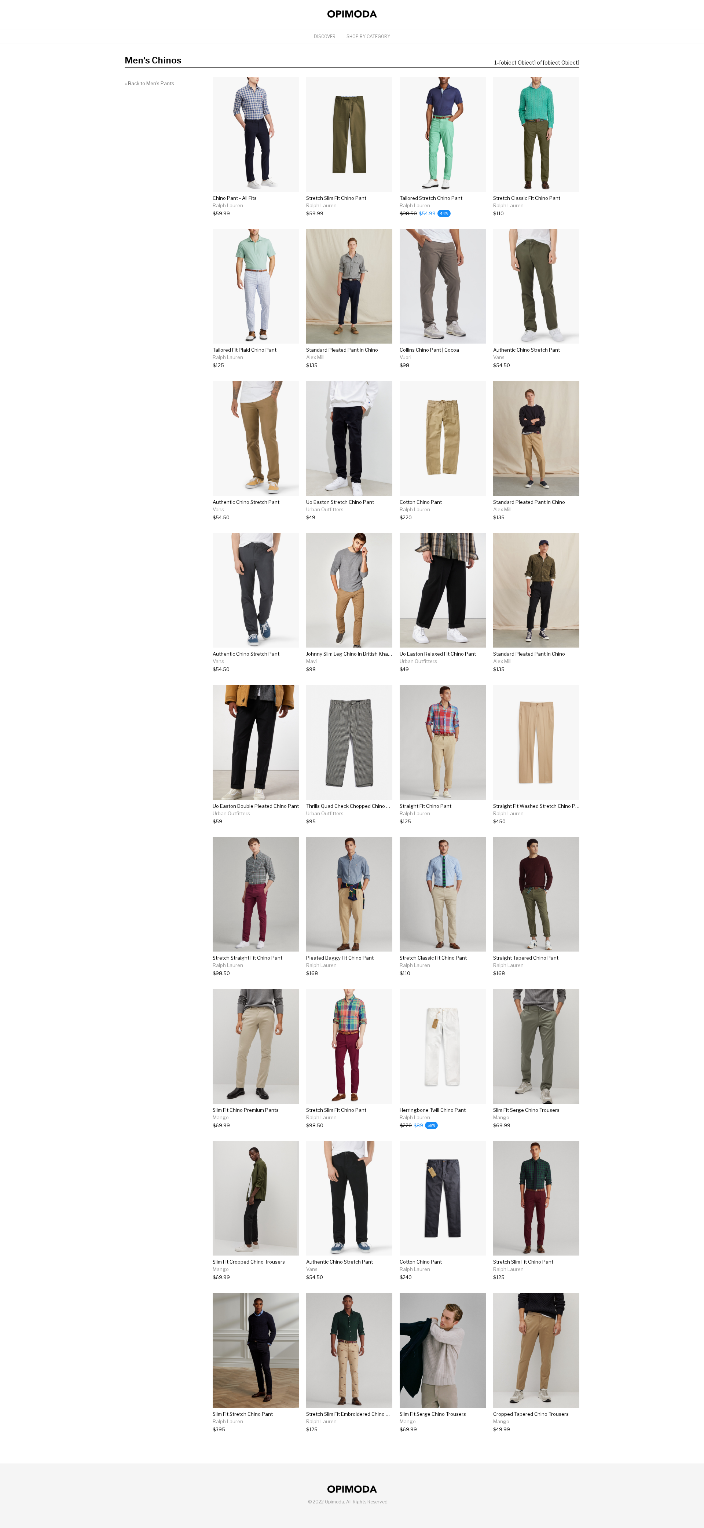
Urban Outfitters (325, 509)
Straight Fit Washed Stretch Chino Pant (538, 806)
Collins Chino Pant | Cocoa (429, 350)
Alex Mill (315, 357)
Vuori (405, 357)
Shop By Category (368, 36)
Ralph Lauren (228, 205)
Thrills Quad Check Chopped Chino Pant (351, 806)
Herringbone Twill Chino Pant (433, 1110)
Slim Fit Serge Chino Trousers (526, 1110)
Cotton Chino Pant (421, 502)
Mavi (311, 661)
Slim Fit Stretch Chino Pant (243, 1414)
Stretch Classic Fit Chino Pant (526, 198)
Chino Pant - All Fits (235, 198)
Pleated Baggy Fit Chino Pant (340, 958)
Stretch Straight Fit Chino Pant (247, 958)
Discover (325, 36)
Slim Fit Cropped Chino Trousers (249, 1262)
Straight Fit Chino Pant (425, 806)
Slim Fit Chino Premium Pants (246, 1110)
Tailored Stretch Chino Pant (431, 198)
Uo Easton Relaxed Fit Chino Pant (438, 654)
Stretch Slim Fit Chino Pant (336, 198)
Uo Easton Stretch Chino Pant (340, 502)
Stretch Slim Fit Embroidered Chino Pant (351, 1414)
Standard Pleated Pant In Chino (342, 350)
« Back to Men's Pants (149, 83)
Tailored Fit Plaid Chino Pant (244, 350)
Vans (499, 357)
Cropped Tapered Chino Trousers (531, 1414)
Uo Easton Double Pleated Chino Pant (256, 806)
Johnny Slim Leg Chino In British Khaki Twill (354, 654)
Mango (221, 1117)
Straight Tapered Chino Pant (525, 958)
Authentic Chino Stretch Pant (526, 350)
